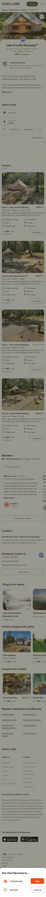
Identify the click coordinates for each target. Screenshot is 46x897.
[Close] (23, 448)
